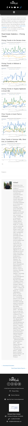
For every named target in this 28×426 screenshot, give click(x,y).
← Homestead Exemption (8, 365)
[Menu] (14, 12)
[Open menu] (2, 164)
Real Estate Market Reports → (18, 368)
